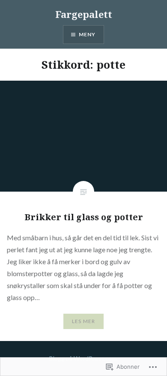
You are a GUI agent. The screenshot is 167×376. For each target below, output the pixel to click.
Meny (87, 34)
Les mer (83, 321)
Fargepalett (83, 14)
